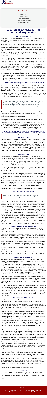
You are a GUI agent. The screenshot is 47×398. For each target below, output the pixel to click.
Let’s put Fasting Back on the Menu (23, 20)
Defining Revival (23, 14)
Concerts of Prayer (23, 16)
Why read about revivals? (23, 22)
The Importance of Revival (23, 18)
